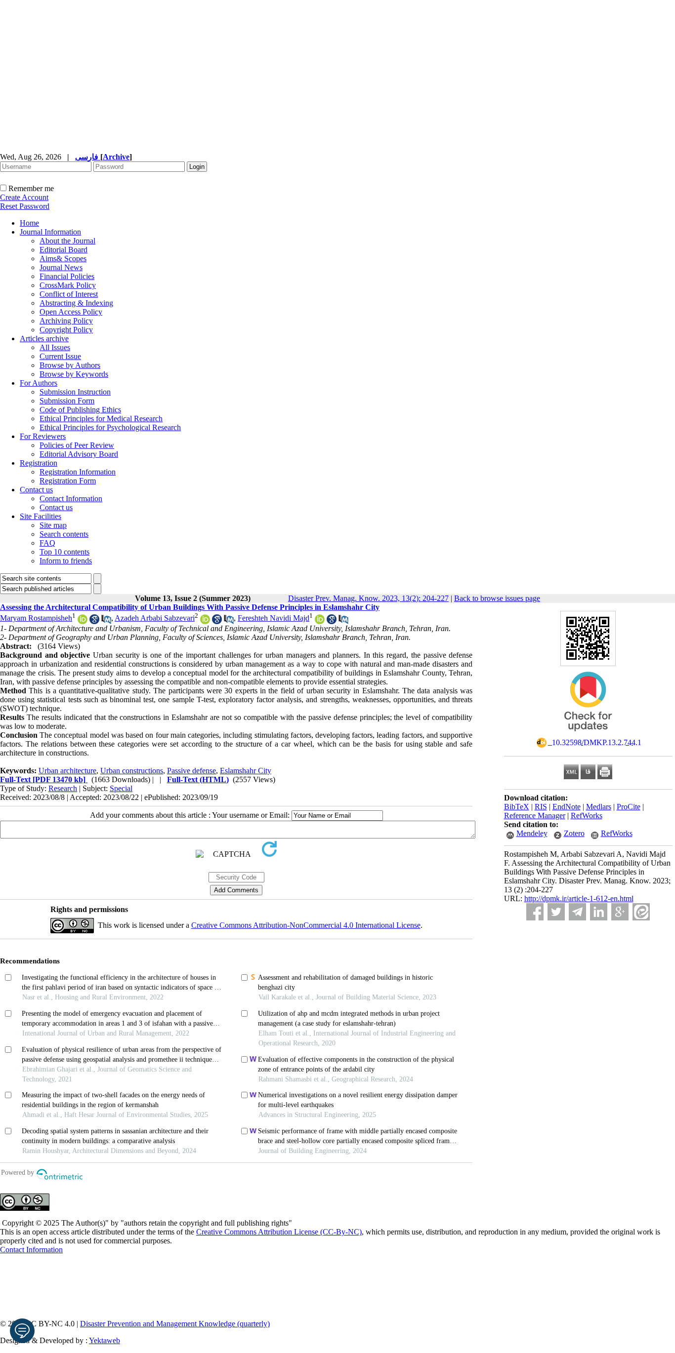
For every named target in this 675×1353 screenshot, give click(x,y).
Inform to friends (66, 561)
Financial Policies (67, 276)
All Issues (55, 347)
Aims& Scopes (63, 258)
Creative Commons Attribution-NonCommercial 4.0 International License (306, 925)
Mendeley (532, 833)
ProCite (628, 806)
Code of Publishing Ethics (80, 409)
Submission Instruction (75, 392)
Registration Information (78, 472)
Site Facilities (40, 516)
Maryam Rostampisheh (36, 618)
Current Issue (60, 356)
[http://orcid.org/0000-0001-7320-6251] (320, 621)
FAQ (47, 543)
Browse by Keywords (74, 374)
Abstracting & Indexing (76, 303)
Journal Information (50, 232)
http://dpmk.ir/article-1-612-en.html (578, 898)
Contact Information (71, 498)
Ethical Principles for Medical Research (101, 418)
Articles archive (44, 338)
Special (121, 788)
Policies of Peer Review (77, 445)
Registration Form (68, 481)
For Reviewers (43, 436)
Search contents (64, 534)
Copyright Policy (66, 329)
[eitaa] (641, 911)
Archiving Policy (66, 321)
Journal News (61, 267)
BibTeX (516, 806)
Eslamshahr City (245, 770)
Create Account (24, 197)
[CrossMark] (588, 734)
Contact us (36, 489)
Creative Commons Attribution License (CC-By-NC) (279, 1232)
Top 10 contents (64, 552)
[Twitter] (556, 911)
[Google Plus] (620, 911)
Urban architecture (67, 770)
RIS (541, 806)
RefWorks (586, 815)
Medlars (598, 806)
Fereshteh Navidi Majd (273, 618)
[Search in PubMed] (106, 621)
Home (29, 223)
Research (62, 788)
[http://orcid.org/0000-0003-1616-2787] (82, 621)
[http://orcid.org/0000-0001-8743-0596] (205, 621)
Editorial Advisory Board (79, 454)
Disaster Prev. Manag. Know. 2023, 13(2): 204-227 (368, 598)
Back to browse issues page (497, 598)
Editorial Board (63, 249)
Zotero (574, 833)
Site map (53, 525)
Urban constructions (131, 770)
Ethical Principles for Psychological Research (110, 427)
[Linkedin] (598, 911)
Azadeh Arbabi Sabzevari (155, 618)
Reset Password (24, 206)
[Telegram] (577, 911)
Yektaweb (104, 1340)
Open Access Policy (71, 312)
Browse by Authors (70, 365)
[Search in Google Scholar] (94, 621)
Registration (38, 463)
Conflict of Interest (69, 294)
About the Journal (67, 241)
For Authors (38, 383)
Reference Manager (534, 815)
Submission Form (67, 401)
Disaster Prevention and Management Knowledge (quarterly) (175, 1323)
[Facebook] (535, 911)
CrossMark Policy (68, 285)
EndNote (566, 806)
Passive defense (191, 770)
